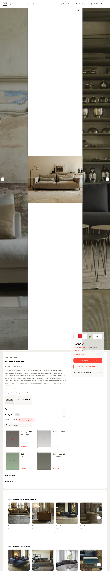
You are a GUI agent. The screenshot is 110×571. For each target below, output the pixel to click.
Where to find (80, 355)
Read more (9, 389)
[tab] (7, 420)
